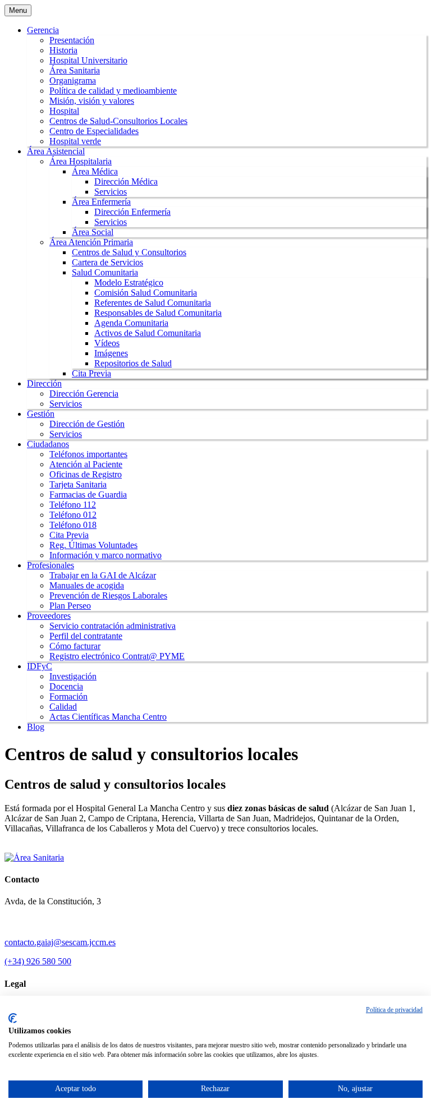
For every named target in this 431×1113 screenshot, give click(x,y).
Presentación (71, 40)
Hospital (64, 111)
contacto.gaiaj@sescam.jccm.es (60, 942)
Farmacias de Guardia (88, 494)
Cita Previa (91, 373)
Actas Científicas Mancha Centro (108, 716)
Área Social (92, 232)
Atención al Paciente (85, 464)
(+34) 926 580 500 (37, 961)
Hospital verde (75, 141)
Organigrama (72, 80)
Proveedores (49, 615)
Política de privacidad (394, 1010)
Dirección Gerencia (83, 393)
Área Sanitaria (74, 70)
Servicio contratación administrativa (112, 626)
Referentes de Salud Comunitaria (152, 302)
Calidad (63, 706)
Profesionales (50, 565)
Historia (63, 50)
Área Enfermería (101, 201)
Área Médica (95, 171)
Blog (35, 727)
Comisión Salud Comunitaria (145, 292)
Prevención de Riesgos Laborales (108, 595)
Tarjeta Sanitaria (78, 484)
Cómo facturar (74, 646)
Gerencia (43, 30)
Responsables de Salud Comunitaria (158, 313)
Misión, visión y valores (91, 100)
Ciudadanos (48, 444)
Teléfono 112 (72, 504)
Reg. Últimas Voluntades (93, 545)
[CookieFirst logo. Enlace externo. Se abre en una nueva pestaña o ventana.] (12, 1018)
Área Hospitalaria (80, 161)
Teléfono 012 (73, 514)
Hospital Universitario (88, 60)
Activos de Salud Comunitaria (147, 333)
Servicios (110, 191)
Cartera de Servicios (107, 262)
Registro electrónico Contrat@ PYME (117, 656)
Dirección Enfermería (132, 212)
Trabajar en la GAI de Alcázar (102, 575)
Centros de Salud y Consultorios (129, 252)
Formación (68, 696)
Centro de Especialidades (94, 131)
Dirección (44, 383)
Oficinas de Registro (85, 474)
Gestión (40, 413)
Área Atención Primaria (91, 242)
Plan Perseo (70, 605)
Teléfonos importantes (88, 454)
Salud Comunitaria (105, 272)
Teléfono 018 (73, 525)
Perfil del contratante (85, 636)
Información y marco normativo (105, 555)
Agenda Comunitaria (131, 323)
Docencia (66, 686)
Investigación (73, 676)
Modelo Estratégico (128, 282)
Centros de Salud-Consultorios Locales (118, 121)
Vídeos (107, 343)
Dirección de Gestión (87, 424)
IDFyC (39, 666)
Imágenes (111, 353)
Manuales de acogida (86, 585)
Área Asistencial (56, 151)
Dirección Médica (126, 181)
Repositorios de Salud (133, 363)
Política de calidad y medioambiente (113, 90)
